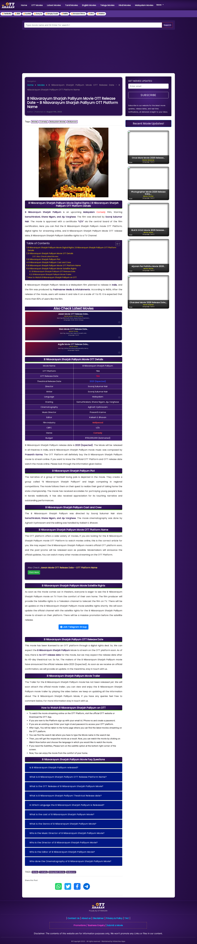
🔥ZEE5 (17, 13)
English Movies (89, 5)
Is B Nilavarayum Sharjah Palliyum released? (53, 767)
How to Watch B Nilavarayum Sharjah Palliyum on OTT (52, 277)
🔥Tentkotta (6, 13)
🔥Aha (91, 13)
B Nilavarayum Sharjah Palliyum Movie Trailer (52, 274)
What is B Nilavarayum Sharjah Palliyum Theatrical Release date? (65, 795)
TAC (126, 918)
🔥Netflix (64, 13)
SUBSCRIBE (148, 95)
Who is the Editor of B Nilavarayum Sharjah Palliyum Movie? (62, 851)
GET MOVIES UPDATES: (140, 81)
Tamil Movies (71, 5)
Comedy (43, 122)
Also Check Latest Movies (47, 256)
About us (86, 918)
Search (167, 25)
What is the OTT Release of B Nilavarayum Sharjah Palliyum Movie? (66, 786)
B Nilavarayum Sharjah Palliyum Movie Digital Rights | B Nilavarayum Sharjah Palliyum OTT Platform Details (72, 249)
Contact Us (73, 918)
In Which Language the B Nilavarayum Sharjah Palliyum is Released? (66, 805)
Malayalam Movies (144, 5)
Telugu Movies (107, 5)
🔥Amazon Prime (78, 13)
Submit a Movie (115, 925)
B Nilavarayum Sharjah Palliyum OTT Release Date (53, 271)
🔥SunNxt (27, 13)
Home (24, 5)
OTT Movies (37, 5)
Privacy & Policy (114, 918)
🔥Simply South (51, 13)
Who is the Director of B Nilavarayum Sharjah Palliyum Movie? (63, 842)
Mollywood (72, 122)
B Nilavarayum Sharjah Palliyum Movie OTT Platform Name (54, 265)
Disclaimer (98, 918)
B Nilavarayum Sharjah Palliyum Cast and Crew (50, 262)
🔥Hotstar (101, 13)
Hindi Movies (125, 5)
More (159, 4)
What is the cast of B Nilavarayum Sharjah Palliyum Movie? (61, 814)
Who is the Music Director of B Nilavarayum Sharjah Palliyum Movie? (67, 833)
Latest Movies (54, 5)
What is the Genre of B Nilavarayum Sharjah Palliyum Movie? (62, 823)
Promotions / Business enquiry (89, 925)
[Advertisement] (98, 50)
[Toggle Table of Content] (116, 243)
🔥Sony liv (38, 13)
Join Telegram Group (74, 626)
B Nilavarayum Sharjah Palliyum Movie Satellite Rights (52, 268)
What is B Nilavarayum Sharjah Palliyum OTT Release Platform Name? (68, 776)
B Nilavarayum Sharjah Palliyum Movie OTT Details (50, 253)
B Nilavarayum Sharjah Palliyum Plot (44, 259)
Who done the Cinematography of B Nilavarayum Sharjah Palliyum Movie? (70, 861)
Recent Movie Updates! (148, 123)
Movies (41, 85)
